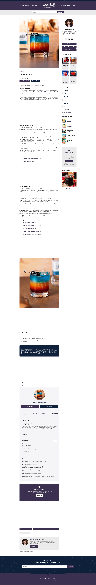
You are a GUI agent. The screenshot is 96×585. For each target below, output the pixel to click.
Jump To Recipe (24, 80)
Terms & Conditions (52, 578)
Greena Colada (71, 125)
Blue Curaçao (26, 448)
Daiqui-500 (70, 130)
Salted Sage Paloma (70, 141)
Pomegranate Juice (27, 446)
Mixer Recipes (34, 5)
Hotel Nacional (71, 120)
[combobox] (44, 12)
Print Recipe (35, 80)
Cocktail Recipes (24, 5)
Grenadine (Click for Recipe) (31, 449)
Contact (74, 5)
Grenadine (69, 188)
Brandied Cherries (26, 452)
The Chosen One (65, 66)
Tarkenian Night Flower (65, 80)
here (43, 85)
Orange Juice (25, 443)
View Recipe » (65, 82)
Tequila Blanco (26, 445)
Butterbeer (73, 65)
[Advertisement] (39, 113)
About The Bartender (65, 5)
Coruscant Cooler (73, 80)
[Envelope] (72, 39)
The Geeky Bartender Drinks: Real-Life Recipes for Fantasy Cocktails (43, 91)
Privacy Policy (43, 578)
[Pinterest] (69, 39)
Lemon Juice (26, 451)
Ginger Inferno (71, 135)
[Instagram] (66, 39)
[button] (39, 495)
